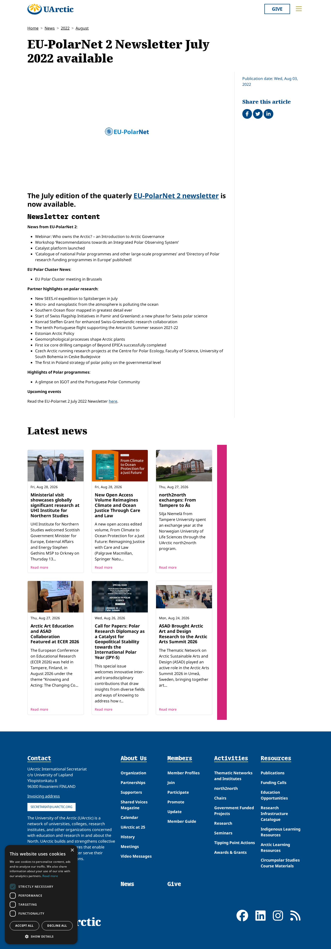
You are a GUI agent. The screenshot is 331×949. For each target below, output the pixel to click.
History (128, 836)
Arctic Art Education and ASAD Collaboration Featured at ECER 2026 (55, 633)
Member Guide (181, 821)
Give (277, 9)
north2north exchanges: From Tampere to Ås (177, 500)
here (113, 401)
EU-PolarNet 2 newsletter (176, 195)
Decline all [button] (57, 926)
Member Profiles (183, 773)
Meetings (130, 846)
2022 (65, 28)
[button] (41, 936)
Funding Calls (273, 782)
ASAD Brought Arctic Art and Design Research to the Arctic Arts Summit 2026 (183, 633)
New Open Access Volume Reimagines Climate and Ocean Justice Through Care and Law (117, 505)
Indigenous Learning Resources (280, 832)
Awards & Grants (230, 852)
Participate (178, 792)
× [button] (72, 850)
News (50, 28)
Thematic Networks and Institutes (233, 775)
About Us (134, 758)
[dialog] (41, 894)
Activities (231, 758)
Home (33, 28)
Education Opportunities (274, 795)
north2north (226, 788)
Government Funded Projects (234, 810)
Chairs (220, 798)
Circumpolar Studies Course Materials (280, 863)
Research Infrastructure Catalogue (274, 813)
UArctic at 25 (133, 827)
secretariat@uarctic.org (51, 807)
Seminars (223, 833)
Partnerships (133, 782)
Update (174, 811)
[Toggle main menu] (299, 9)
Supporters (131, 792)
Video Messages (136, 856)
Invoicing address (43, 796)
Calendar (129, 817)
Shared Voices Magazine (134, 804)
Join (171, 782)
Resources (276, 758)
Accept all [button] (24, 926)
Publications (272, 773)
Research (223, 823)
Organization (133, 773)
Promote (175, 802)
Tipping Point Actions (234, 842)
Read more (39, 567)
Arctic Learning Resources (275, 847)
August (82, 28)
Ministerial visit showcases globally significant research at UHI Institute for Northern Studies (55, 505)
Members (179, 758)
